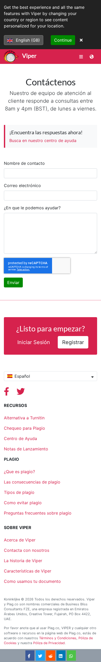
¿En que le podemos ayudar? (32, 207)
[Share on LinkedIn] (61, 655)
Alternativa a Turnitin (24, 417)
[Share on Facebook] (30, 655)
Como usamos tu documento (32, 581)
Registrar (73, 342)
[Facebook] (7, 393)
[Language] (91, 57)
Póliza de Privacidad (49, 643)
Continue (63, 40)
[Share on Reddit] (50, 655)
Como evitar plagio (23, 502)
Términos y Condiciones (57, 638)
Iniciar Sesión (33, 342)
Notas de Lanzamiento (26, 448)
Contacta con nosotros (26, 550)
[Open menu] (81, 57)
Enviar (13, 282)
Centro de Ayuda (20, 438)
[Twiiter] (21, 393)
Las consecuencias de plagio (32, 482)
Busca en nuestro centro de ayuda (42, 140)
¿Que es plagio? (19, 471)
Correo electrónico (22, 185)
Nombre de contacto (24, 163)
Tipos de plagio (19, 492)
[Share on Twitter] (40, 655)
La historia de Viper (23, 560)
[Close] (81, 40)
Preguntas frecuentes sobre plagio (37, 513)
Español (22, 376)
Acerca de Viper (19, 539)
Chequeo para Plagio (24, 428)
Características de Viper (27, 571)
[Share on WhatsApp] (71, 655)
